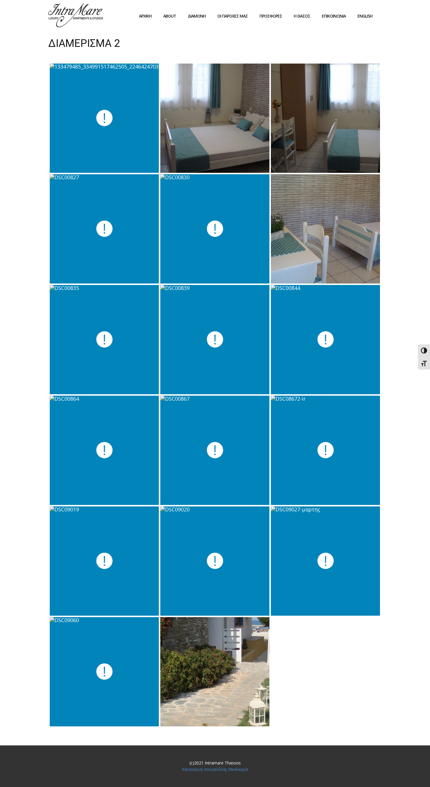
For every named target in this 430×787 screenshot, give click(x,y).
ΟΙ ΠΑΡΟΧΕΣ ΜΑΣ (232, 16)
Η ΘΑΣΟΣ (302, 16)
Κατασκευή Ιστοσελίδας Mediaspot (215, 769)
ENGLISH (364, 16)
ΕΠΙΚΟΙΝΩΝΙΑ (334, 16)
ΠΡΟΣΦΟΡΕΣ (270, 16)
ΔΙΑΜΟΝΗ (197, 16)
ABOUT (169, 16)
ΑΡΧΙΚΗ (145, 16)
